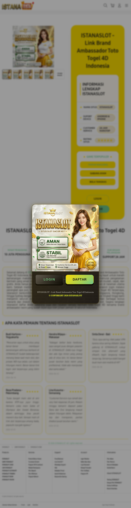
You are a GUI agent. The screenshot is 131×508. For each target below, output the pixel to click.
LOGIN (49, 279)
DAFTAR (80, 279)
